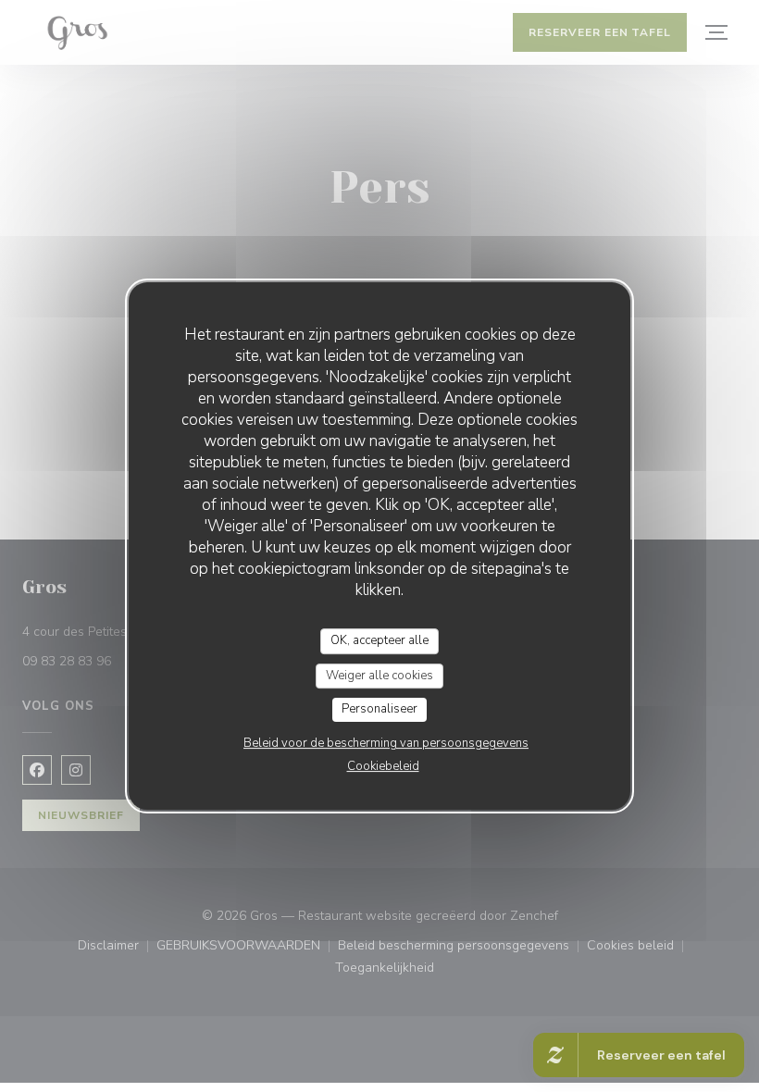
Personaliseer (379, 709)
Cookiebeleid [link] (383, 766)
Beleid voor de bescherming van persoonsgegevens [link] (386, 743)
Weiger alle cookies (379, 675)
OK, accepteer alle (379, 640)
